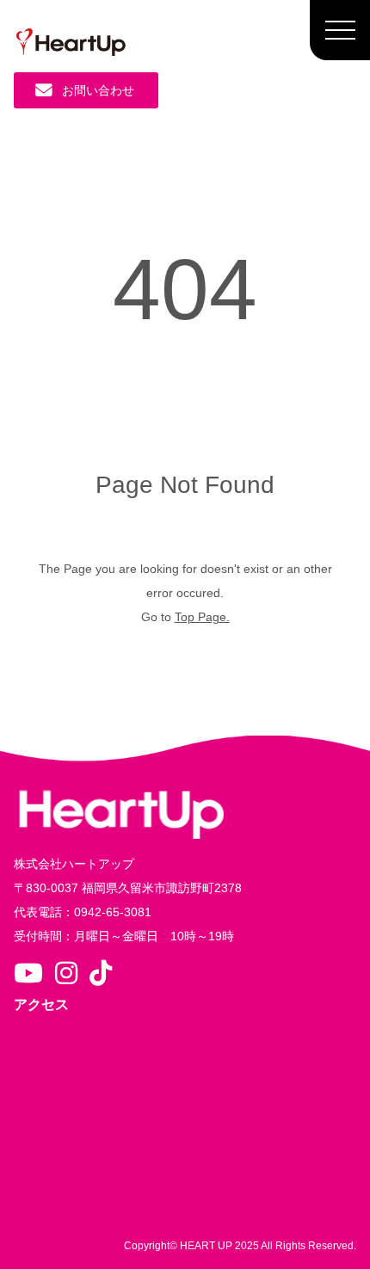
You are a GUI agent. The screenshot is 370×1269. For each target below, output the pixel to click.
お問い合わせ (98, 90)
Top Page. (202, 617)
